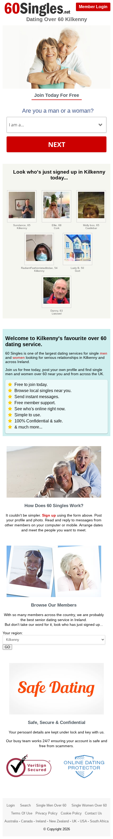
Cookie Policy (71, 813)
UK (74, 821)
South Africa (99, 821)
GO (7, 647)
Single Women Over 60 (89, 805)
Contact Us (93, 813)
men (103, 353)
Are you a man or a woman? (58, 110)
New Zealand (59, 821)
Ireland (41, 821)
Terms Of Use (21, 813)
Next (56, 144)
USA (83, 821)
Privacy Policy (46, 813)
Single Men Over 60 (51, 805)
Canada (27, 821)
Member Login (93, 6)
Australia (11, 821)
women (19, 357)
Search (25, 805)
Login (11, 805)
